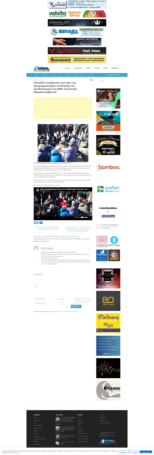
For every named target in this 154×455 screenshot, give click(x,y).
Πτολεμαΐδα (36, 420)
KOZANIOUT (67, 68)
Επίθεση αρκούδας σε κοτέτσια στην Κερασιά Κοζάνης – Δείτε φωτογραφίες (68, 436)
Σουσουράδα (77, 68)
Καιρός (60, 75)
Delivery (79, 417)
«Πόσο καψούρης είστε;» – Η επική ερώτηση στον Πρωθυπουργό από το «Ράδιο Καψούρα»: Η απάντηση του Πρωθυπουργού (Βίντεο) (78, 229)
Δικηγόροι (80, 428)
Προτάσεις (53, 75)
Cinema (79, 420)
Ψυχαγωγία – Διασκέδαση (40, 439)
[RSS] (119, 75)
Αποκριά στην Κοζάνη (79, 75)
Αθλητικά (36, 431)
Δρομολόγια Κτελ (82, 433)
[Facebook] (114, 75)
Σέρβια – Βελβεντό (38, 425)
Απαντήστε (88, 248)
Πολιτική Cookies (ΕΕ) (105, 423)
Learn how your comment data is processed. (66, 311)
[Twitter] (116, 75)
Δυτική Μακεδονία (38, 428)
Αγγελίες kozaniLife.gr (83, 439)
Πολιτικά (36, 433)
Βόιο (35, 423)
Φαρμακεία (80, 423)
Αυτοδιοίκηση (37, 436)
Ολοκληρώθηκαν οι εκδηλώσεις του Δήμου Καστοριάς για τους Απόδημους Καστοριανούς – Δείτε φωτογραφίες (65, 429)
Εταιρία (105, 68)
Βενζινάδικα (80, 431)
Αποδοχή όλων (146, 452)
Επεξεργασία (123, 452)
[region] (77, 451)
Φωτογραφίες (37, 444)
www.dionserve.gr (105, 228)
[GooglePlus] (118, 75)
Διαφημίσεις (102, 420)
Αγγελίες (88, 68)
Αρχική (36, 75)
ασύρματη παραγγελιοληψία (109, 225)
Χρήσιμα (97, 68)
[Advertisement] (63, 108)
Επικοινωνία (114, 68)
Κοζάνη (36, 80)
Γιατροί (79, 425)
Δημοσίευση (76, 306)
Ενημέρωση (44, 75)
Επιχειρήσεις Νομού (82, 441)
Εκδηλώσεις (68, 75)
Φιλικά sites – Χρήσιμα (83, 436)
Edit (52, 249)
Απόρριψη (134, 452)
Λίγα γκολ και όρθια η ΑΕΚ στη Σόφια (68, 442)
